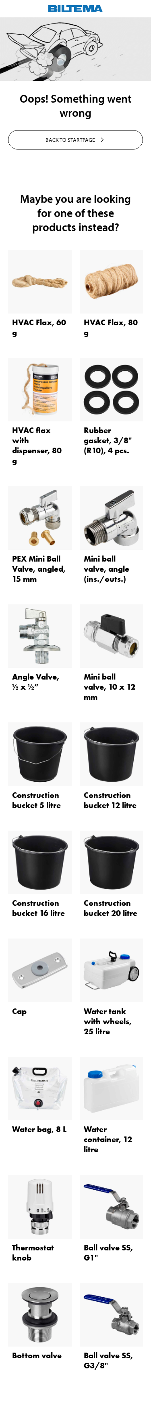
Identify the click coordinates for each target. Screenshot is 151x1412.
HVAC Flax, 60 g (39, 327)
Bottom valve (37, 1355)
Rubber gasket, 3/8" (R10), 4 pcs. (108, 440)
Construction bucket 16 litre (38, 908)
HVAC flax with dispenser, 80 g (37, 445)
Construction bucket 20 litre (110, 908)
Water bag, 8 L (39, 1129)
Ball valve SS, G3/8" (108, 1360)
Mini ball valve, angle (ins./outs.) (106, 568)
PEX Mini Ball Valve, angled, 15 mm (39, 568)
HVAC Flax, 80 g (111, 327)
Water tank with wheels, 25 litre (108, 1021)
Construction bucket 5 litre (36, 800)
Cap (19, 1011)
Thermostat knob (33, 1252)
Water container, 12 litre (108, 1139)
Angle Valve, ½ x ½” (35, 681)
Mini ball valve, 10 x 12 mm (109, 686)
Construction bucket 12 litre (110, 800)
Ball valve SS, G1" (108, 1252)
